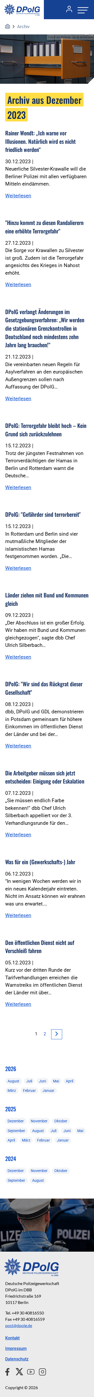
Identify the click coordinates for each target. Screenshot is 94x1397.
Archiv (23, 26)
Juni (42, 1081)
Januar (48, 1090)
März (12, 1090)
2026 (10, 1069)
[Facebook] (8, 1371)
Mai (56, 1081)
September (16, 1131)
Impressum (16, 1348)
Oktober (60, 1121)
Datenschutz (16, 1359)
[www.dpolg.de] (7, 26)
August (13, 1081)
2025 (10, 1109)
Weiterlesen (18, 196)
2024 (10, 1158)
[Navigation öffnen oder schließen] (81, 9)
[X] (17, 1371)
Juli (29, 1081)
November (39, 1121)
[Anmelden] (67, 10)
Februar (29, 1090)
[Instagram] (40, 1371)
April (69, 1081)
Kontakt (12, 1337)
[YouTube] (28, 1371)
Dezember (16, 1121)
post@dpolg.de (18, 1325)
